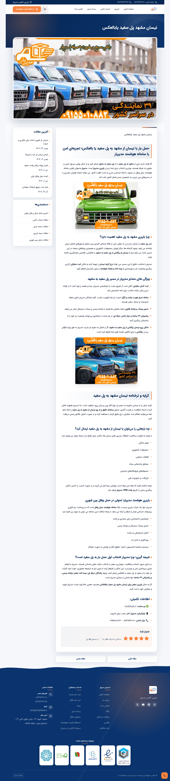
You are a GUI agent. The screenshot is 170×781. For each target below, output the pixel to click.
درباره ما (106, 700)
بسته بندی (91, 9)
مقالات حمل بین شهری (38, 240)
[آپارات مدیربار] (148, 704)
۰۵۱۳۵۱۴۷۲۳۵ (122, 2)
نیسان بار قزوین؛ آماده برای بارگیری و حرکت (33, 142)
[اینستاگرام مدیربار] (154, 704)
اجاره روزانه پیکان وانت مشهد (36, 165)
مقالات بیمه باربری (40, 233)
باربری (116, 9)
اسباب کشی (105, 9)
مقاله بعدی (80, 658)
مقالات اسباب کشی (40, 220)
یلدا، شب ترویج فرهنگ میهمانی (35, 187)
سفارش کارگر (75, 717)
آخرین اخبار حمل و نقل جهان (36, 213)
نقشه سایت (18, 775)
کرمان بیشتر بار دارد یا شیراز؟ (36, 154)
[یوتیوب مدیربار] (143, 704)
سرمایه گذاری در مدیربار (71, 728)
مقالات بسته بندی (40, 226)
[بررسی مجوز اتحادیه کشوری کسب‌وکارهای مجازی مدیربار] (123, 755)
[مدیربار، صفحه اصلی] (147, 9)
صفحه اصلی (129, 9)
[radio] (125, 638)
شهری (134, 177)
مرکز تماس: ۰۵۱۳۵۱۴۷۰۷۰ (144, 2)
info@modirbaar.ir (38, 710)
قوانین (106, 722)
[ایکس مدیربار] (137, 704)
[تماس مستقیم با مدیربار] (164, 775)
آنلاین (67, 264)
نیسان (107, 168)
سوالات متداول (103, 717)
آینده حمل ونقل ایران (39, 176)
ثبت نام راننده (75, 694)
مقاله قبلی (132, 658)
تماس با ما (79, 9)
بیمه (79, 705)
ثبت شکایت (104, 728)
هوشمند (128, 568)
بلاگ (107, 711)
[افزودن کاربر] (45, 9)
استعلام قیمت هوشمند (25, 9)
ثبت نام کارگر (75, 700)
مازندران (128, 244)
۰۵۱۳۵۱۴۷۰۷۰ (41, 697)
